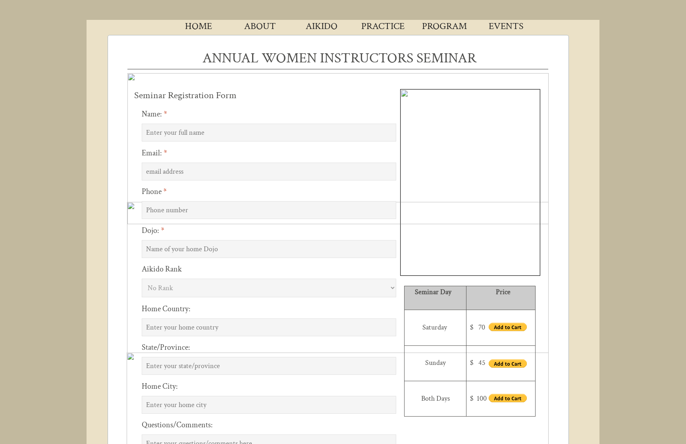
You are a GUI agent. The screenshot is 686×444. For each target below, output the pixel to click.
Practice (383, 26)
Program (444, 26)
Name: (154, 114)
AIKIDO (321, 26)
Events (506, 26)
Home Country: (166, 309)
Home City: (160, 386)
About (260, 26)
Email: (154, 153)
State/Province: (166, 347)
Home (198, 26)
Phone (154, 191)
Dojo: (153, 230)
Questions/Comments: (177, 425)
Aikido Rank (162, 269)
